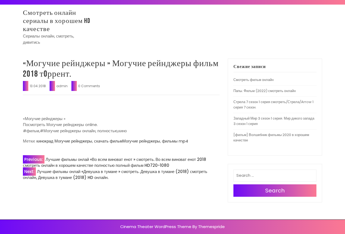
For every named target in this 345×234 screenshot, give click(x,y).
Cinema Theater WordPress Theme (155, 226)
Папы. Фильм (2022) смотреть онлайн (264, 90)
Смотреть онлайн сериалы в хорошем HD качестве (56, 21)
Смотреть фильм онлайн (253, 79)
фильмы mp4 (175, 141)
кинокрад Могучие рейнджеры (64, 141)
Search (275, 190)
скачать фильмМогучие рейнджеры (127, 141)
